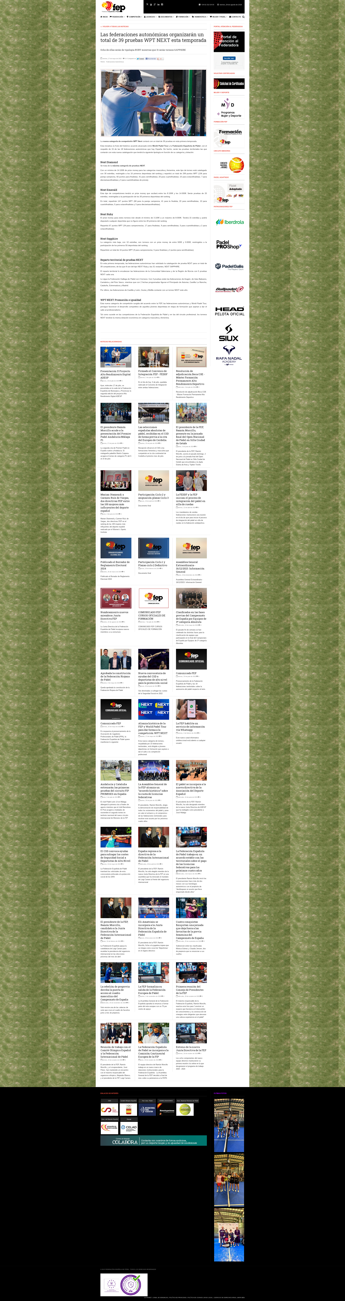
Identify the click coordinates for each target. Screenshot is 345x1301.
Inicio (105, 17)
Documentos (166, 17)
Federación (117, 17)
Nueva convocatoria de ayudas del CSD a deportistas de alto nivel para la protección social (153, 678)
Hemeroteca (200, 17)
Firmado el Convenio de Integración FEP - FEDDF (153, 372)
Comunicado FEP (186, 673)
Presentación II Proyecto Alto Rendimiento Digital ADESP (115, 374)
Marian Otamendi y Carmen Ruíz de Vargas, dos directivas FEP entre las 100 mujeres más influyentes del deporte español (115, 502)
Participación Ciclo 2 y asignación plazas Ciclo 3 (153, 496)
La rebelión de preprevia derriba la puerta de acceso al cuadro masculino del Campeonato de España (115, 993)
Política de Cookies (195, 1297)
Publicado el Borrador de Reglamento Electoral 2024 (115, 565)
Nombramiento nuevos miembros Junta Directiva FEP (114, 615)
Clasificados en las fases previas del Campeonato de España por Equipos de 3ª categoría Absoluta (191, 617)
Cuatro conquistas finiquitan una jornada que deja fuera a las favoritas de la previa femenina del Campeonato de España (190, 930)
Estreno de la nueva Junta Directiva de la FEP (191, 1048)
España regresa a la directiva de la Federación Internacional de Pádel (153, 855)
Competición (134, 17)
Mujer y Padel (219, 17)
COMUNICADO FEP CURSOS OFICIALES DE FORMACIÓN (151, 615)
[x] (147, 4)
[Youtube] (151, 5)
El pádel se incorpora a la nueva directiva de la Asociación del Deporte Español (191, 789)
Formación (183, 17)
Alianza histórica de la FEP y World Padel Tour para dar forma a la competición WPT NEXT (153, 728)
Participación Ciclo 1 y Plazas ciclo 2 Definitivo (152, 563)
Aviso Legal (208, 1297)
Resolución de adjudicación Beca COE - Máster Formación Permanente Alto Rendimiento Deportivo (190, 377)
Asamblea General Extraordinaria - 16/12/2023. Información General (190, 566)
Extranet (148, 1297)
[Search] (243, 16)
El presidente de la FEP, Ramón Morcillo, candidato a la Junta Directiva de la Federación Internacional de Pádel (116, 930)
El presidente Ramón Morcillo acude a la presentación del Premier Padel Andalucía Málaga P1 (116, 433)
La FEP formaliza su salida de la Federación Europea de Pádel (152, 990)
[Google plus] (155, 5)
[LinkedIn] (158, 5)
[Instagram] (162, 5)
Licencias (150, 17)
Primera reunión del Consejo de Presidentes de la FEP (189, 990)
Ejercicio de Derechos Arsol (225, 1297)
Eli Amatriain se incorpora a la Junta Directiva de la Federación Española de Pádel (152, 928)
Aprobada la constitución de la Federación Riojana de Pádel (116, 676)
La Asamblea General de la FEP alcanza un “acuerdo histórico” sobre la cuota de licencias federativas (153, 791)
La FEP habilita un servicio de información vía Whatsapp (190, 726)
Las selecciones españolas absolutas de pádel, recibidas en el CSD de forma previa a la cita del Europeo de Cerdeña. (153, 433)
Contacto (236, 17)
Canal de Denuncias (160, 1297)
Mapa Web (241, 1297)
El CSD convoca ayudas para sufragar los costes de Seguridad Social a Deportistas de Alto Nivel (115, 855)
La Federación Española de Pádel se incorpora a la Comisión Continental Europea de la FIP (153, 1051)
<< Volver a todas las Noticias (114, 26)
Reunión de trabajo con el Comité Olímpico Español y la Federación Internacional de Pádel (116, 1051)
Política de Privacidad (177, 1297)
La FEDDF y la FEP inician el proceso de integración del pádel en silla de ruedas (190, 499)
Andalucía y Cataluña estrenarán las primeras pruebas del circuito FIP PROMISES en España (115, 789)
